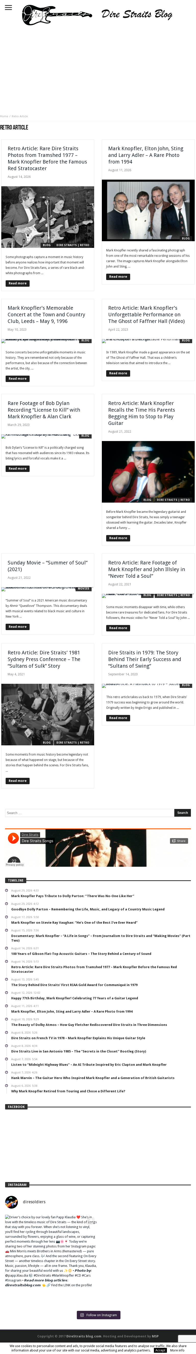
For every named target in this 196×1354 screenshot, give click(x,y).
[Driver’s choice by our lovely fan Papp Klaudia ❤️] (51, 1260)
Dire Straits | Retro (72, 245)
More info (177, 1350)
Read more (18, 283)
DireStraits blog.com (83, 1336)
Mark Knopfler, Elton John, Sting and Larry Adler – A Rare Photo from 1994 (145, 155)
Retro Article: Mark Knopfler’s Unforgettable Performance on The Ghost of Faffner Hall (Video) (146, 314)
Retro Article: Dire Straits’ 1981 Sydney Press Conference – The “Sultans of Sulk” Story (44, 659)
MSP (155, 1336)
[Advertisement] (98, 68)
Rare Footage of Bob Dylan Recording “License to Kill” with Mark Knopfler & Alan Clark (44, 410)
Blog (47, 245)
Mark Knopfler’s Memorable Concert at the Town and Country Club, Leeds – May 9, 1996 (46, 314)
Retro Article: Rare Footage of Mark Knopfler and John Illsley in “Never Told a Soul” (146, 569)
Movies (83, 588)
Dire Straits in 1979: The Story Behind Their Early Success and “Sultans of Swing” (144, 659)
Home (4, 116)
